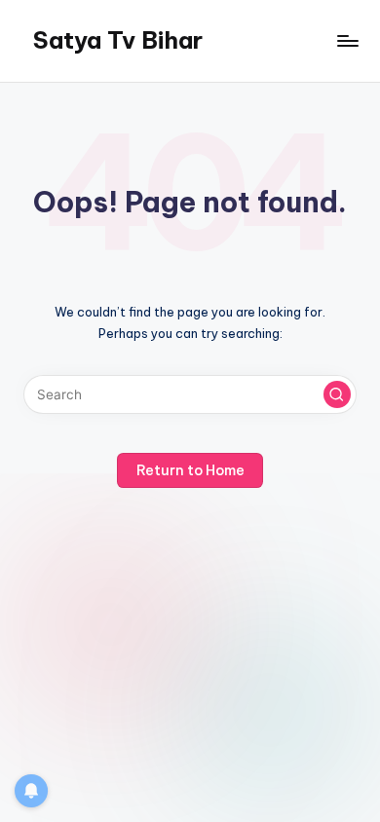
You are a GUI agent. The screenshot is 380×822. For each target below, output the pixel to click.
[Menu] (347, 40)
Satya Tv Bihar (118, 40)
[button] (337, 394)
